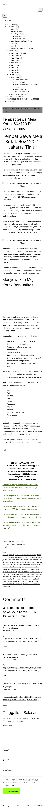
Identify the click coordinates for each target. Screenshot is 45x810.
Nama (6, 750)
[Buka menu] (40, 10)
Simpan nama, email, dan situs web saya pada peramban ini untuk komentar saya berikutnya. (22, 782)
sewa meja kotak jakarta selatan (18, 557)
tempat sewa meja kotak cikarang (29, 572)
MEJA (14, 544)
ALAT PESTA (7, 544)
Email (6, 760)
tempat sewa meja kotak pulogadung (20, 581)
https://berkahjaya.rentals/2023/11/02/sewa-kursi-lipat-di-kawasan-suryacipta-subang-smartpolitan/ (20, 487)
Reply (5, 646)
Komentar (7, 726)
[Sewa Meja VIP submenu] (22, 34)
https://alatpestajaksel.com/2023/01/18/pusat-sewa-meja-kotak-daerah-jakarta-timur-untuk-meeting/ (21, 525)
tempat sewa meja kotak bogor (18, 569)
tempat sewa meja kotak (27, 564)
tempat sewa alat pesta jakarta (25, 562)
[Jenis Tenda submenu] (20, 77)
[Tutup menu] (5, 16)
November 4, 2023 (9, 630)
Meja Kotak (21, 544)
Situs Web (7, 770)
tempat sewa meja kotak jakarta (23, 576)
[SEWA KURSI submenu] (17, 51)
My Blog (6, 4)
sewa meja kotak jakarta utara (22, 560)
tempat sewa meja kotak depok (13, 574)
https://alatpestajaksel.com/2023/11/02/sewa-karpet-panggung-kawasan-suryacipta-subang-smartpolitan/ (22, 498)
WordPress (38, 805)
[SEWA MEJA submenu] (17, 27)
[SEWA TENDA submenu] (18, 75)
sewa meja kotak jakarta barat (13, 555)
